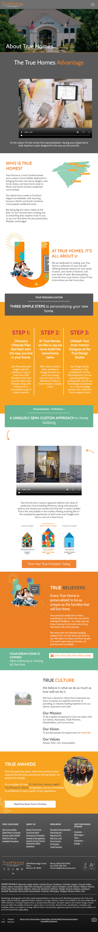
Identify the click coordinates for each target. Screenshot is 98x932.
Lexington (62, 886)
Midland (83, 886)
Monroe (91, 886)
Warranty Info (55, 835)
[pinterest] (22, 869)
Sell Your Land (56, 838)
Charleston (78, 840)
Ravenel (69, 889)
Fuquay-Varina (7, 886)
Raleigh (77, 843)
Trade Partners (56, 847)
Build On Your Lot (9, 838)
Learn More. (23, 909)
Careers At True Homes (35, 841)
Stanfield (4, 891)
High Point (28, 886)
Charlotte (78, 832)
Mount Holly (6, 889)
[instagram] (8, 869)
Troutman (45, 891)
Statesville (13, 891)
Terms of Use (24, 919)
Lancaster (47, 886)
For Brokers (54, 844)
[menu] (93, 4)
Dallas (88, 884)
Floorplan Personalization (60, 830)
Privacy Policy (35, 919)
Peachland (45, 889)
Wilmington (79, 835)
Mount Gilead (17, 889)
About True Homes (33, 830)
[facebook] (4, 869)
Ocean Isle (36, 889)
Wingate (63, 891)
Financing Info (56, 832)
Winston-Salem (74, 891)
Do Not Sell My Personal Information (64, 919)
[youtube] (17, 869)
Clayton (74, 884)
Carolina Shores (45, 884)
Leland (54, 886)
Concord (81, 884)
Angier (29, 884)
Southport (86, 889)
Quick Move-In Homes (11, 832)
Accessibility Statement (49, 921)
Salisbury (77, 889)
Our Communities (9, 830)
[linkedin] (13, 874)
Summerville (23, 891)
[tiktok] (13, 869)
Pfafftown (54, 889)
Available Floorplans (10, 841)
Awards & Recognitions (35, 838)
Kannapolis (37, 886)
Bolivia (36, 884)
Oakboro (27, 889)
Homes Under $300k (11, 835)
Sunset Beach (34, 891)
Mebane (76, 886)
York (83, 891)
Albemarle (22, 884)
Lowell (69, 886)
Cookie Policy (45, 919)
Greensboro (18, 886)
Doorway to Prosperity (35, 835)
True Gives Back (32, 832)
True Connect (55, 841)
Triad (76, 838)
